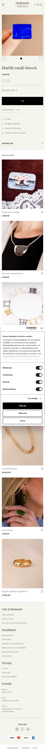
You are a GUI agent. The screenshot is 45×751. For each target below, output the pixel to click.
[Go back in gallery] (4, 58)
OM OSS (5, 668)
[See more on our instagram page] (17, 729)
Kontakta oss (7, 635)
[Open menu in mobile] (9, 4)
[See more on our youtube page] (28, 729)
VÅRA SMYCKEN (8, 615)
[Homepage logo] (22, 4)
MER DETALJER (8, 90)
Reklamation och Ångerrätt (14, 648)
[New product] (22, 184)
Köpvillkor (7, 656)
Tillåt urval (22, 413)
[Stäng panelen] (41, 328)
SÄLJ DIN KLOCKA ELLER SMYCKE (14, 623)
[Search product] (40, 4)
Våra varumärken (9, 677)
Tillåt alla (22, 406)
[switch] (39, 375)
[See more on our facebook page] (22, 729)
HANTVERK (6, 673)
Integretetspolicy (13, 747)
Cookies (35, 747)
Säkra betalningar (10, 652)
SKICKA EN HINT (8, 110)
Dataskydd (25, 747)
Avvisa (22, 421)
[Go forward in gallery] (41, 58)
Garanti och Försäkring (12, 644)
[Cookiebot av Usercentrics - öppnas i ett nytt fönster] (27, 328)
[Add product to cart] (42, 212)
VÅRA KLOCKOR (8, 619)
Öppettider (6, 640)
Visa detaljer (33, 398)
